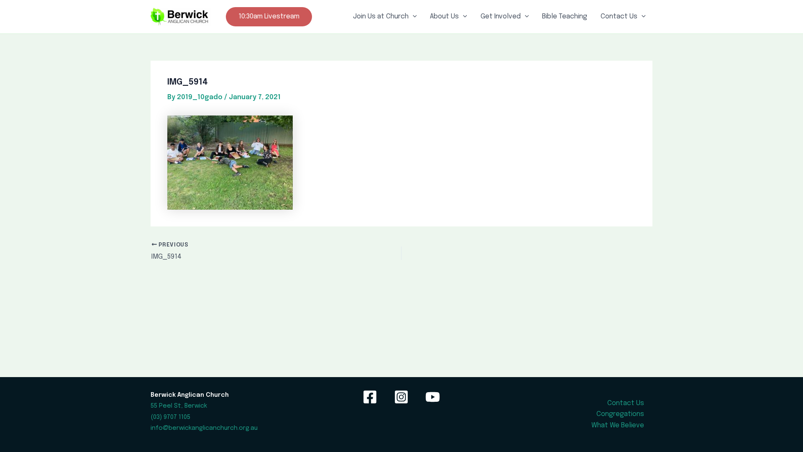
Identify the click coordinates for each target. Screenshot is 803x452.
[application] (413, 16)
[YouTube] (432, 397)
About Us (444, 16)
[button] (269, 16)
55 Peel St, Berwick (179, 406)
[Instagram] (401, 397)
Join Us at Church (381, 16)
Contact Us (619, 16)
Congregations (620, 414)
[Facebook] (370, 397)
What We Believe (617, 425)
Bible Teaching (564, 16)
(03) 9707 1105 (170, 417)
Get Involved (501, 16)
